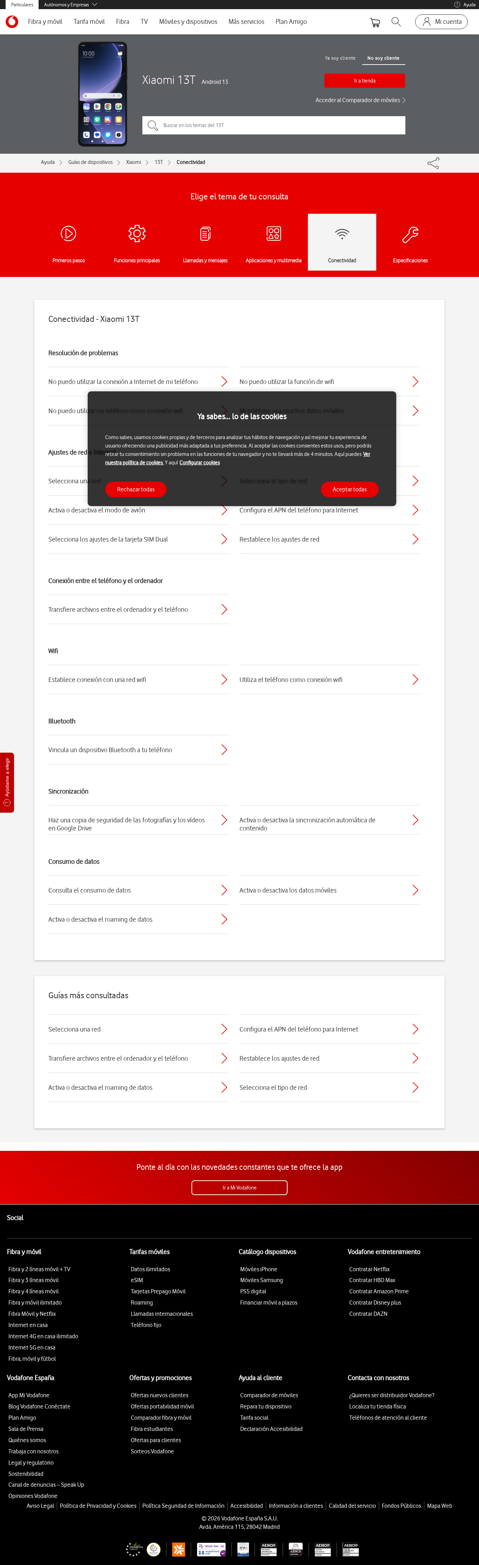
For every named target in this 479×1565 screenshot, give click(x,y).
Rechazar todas (136, 488)
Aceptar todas (350, 488)
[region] (242, 448)
